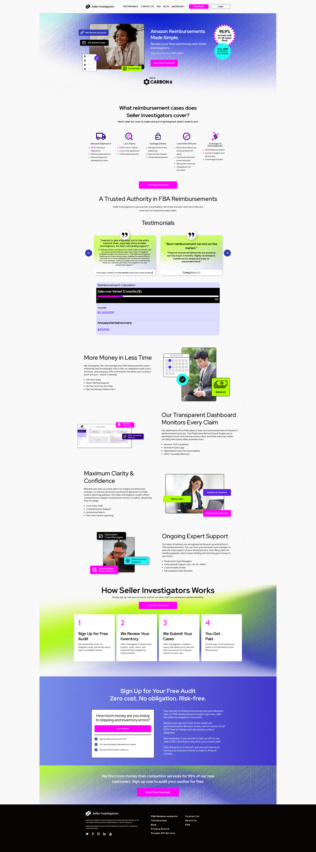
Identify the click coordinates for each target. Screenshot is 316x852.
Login (220, 6)
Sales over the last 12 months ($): (120, 291)
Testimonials (130, 6)
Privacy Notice (160, 829)
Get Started (123, 728)
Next (227, 253)
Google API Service (163, 833)
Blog (166, 6)
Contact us (147, 6)
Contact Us (192, 816)
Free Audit (199, 6)
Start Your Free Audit (164, 63)
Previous (88, 253)
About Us (191, 820)
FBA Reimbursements (164, 816)
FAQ (159, 6)
